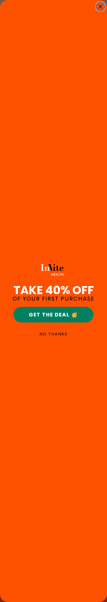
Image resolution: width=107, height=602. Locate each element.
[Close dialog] (100, 6)
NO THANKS (53, 334)
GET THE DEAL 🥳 (53, 314)
